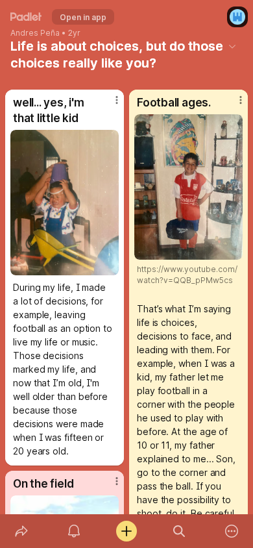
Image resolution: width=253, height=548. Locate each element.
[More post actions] (108, 105)
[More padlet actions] (231, 531)
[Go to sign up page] (237, 16)
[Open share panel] (21, 531)
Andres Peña (35, 33)
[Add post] (126, 531)
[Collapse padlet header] (232, 46)
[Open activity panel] (73, 531)
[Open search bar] (179, 531)
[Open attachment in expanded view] (64, 202)
